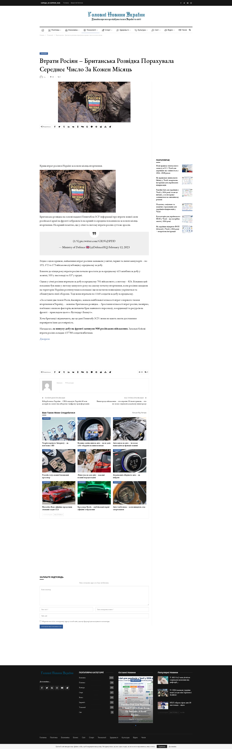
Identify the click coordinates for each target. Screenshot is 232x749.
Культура (142, 30)
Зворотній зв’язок (77, 3)
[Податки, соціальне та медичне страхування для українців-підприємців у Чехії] (187, 207)
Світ (157, 30)
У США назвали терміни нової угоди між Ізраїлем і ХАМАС (181, 692)
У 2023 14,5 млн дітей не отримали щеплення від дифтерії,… (180, 679)
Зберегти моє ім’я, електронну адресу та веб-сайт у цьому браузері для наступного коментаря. (76, 621)
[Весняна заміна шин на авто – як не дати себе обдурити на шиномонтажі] (94, 428)
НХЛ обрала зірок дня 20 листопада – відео (180, 703)
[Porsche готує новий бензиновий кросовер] (58, 460)
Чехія (184, 30)
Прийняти (162, 746)
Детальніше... (45, 681)
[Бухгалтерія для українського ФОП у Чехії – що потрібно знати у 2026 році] (187, 219)
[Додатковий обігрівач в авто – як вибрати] (129, 460)
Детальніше (172, 746)
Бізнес (81, 697)
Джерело (45, 339)
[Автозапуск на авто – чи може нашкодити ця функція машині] (129, 428)
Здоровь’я (124, 30)
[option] (135, 700)
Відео (170, 30)
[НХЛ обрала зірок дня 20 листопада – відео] (163, 705)
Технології (91, 30)
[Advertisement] (116, 44)
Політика (55, 30)
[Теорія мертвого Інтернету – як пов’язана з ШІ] (58, 428)
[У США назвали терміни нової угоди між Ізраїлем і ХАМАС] (163, 693)
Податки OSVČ (135, 680)
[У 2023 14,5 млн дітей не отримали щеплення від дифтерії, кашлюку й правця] (163, 680)
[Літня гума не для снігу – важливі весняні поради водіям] (94, 460)
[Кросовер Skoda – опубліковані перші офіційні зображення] (94, 492)
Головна (66, 3)
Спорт (107, 30)
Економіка (73, 30)
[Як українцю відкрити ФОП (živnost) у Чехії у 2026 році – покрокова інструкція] (187, 229)
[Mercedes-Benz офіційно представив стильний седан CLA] (58, 492)
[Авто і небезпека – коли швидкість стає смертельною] (129, 492)
